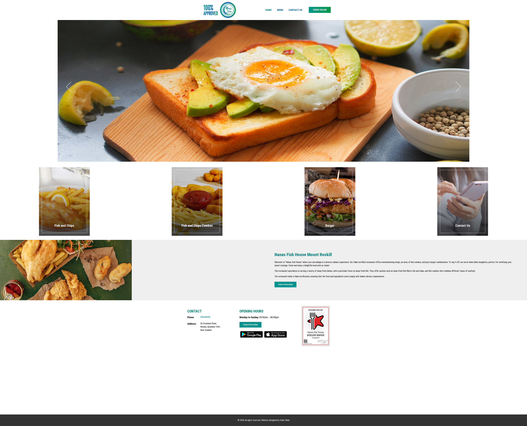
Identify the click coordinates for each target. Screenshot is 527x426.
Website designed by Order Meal (275, 420)
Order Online (320, 10)
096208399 (205, 317)
